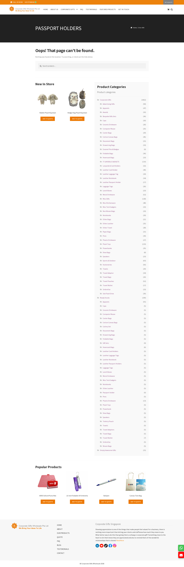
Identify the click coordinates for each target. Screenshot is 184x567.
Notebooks (107, 215)
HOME (59, 525)
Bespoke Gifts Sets (109, 116)
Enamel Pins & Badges (111, 149)
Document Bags (108, 141)
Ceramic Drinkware (109, 124)
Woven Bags (107, 446)
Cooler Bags (107, 133)
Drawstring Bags (109, 145)
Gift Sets (106, 343)
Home (45, 9)
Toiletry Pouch (108, 421)
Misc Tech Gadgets (109, 207)
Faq (81, 9)
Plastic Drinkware (109, 240)
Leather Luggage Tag (110, 174)
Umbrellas (106, 289)
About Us (54, 9)
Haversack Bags (108, 157)
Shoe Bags (106, 252)
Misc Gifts (106, 199)
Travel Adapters (108, 430)
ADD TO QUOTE (48, 119)
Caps (104, 120)
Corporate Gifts (105, 100)
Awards (105, 112)
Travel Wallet (108, 285)
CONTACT (60, 553)
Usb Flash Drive (108, 294)
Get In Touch (123, 9)
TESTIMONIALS (63, 549)
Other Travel (107, 228)
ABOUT (60, 529)
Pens (104, 236)
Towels (105, 269)
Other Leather (108, 223)
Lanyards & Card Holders (111, 166)
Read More (120, 540)
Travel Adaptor (108, 273)
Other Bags (107, 219)
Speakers (106, 256)
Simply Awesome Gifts (108, 450)
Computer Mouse (109, 129)
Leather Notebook (109, 178)
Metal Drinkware (109, 195)
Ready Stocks (105, 298)
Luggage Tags (108, 186)
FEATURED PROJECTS (108, 9)
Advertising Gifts (109, 104)
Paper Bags (107, 232)
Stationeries (107, 265)
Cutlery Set (107, 326)
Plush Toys (107, 244)
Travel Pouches (108, 281)
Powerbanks (107, 248)
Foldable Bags (108, 153)
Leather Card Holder (110, 170)
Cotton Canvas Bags (110, 137)
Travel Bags (107, 277)
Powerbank (107, 409)
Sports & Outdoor (109, 261)
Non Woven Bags (109, 211)
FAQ (58, 541)
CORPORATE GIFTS (68, 9)
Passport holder (108, 392)
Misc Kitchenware (109, 203)
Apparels (106, 108)
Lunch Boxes (107, 190)
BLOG (59, 545)
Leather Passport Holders (112, 364)
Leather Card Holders (110, 351)
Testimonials (91, 9)
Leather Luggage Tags (111, 355)
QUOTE (60, 537)
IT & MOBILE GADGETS (111, 162)
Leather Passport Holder (112, 182)
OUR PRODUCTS (63, 533)
